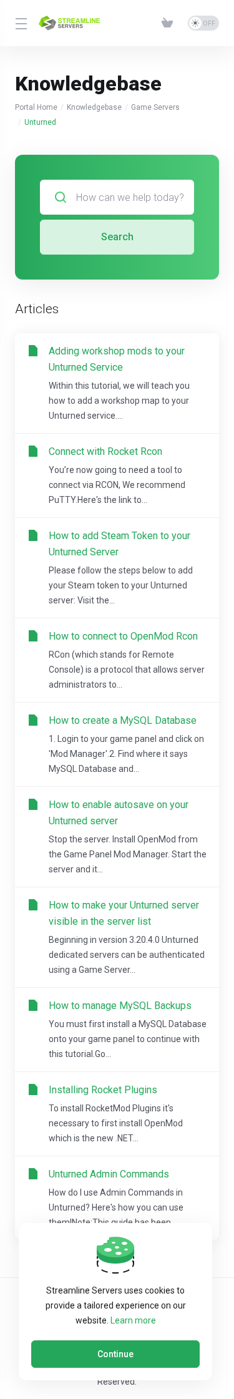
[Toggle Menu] (19, 23)
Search (117, 237)
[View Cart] (170, 23)
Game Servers (155, 107)
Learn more (133, 1320)
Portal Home (36, 107)
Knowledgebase (94, 107)
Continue (115, 1354)
